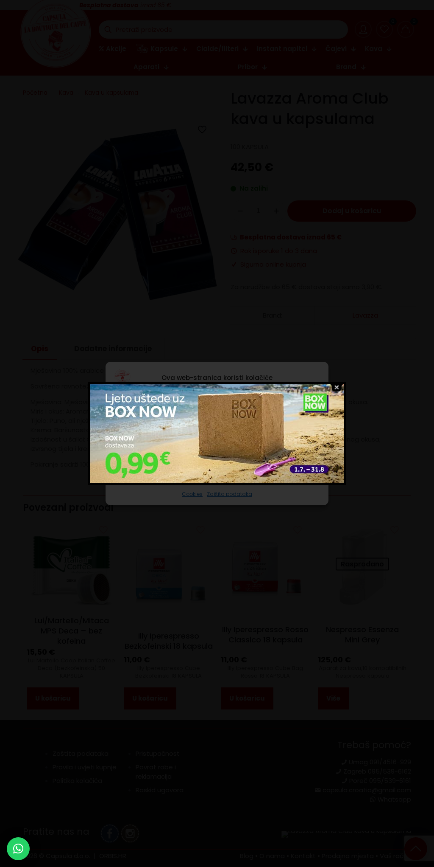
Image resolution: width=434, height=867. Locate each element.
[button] (18, 848)
